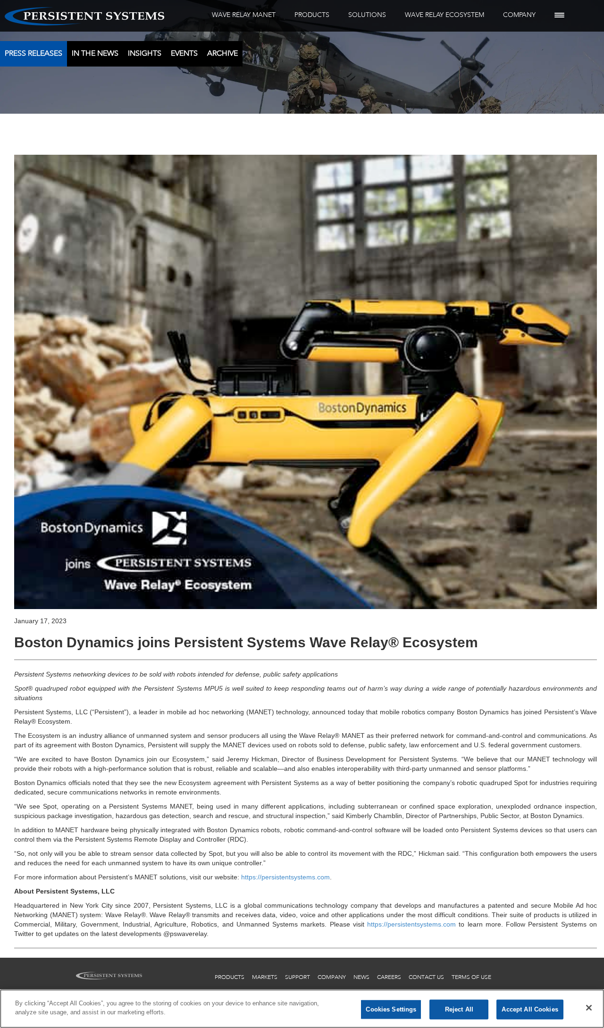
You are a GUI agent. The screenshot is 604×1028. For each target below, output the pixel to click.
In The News (95, 53)
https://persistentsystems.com (285, 877)
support (297, 977)
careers (389, 977)
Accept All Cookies (530, 1009)
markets (264, 977)
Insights (144, 53)
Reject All (459, 1009)
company (332, 977)
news (361, 977)
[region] (302, 1008)
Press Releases (33, 53)
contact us (426, 977)
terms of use (471, 977)
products (229, 977)
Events (184, 53)
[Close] (589, 1007)
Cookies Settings (391, 1009)
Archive (222, 53)
